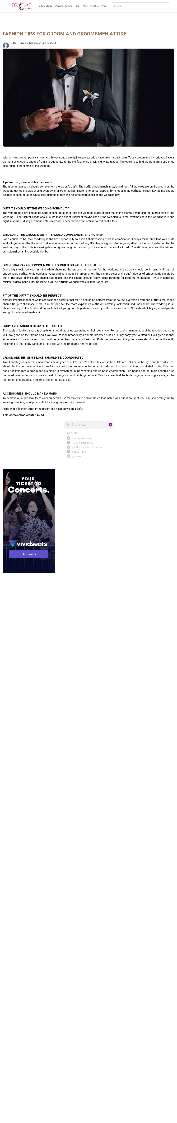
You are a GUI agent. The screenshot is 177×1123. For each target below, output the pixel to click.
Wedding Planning (63, 6)
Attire (85, 6)
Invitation (94, 6)
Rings (77, 6)
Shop (103, 6)
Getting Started (45, 6)
